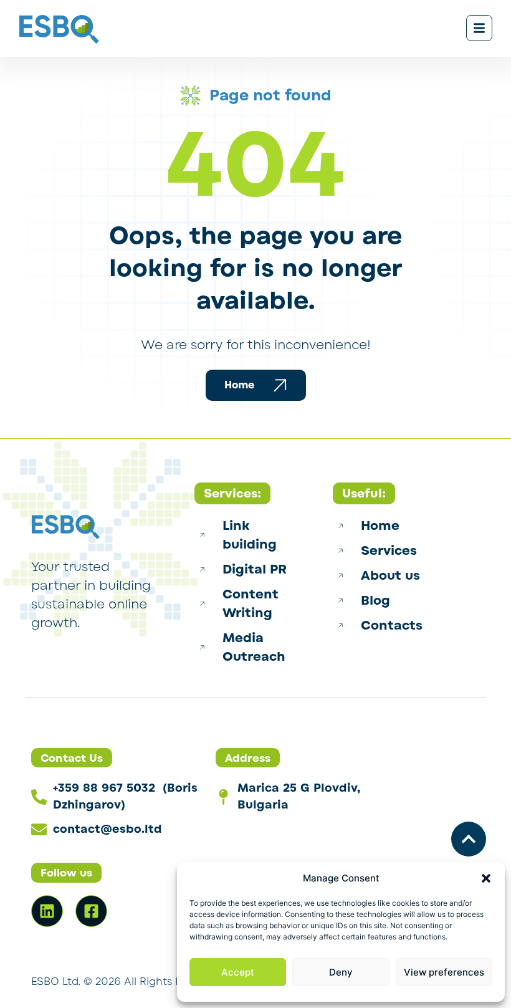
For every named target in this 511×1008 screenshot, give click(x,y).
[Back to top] (468, 839)
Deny (341, 972)
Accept (237, 972)
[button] (486, 878)
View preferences (444, 972)
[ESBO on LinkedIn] (47, 911)
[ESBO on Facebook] (91, 911)
